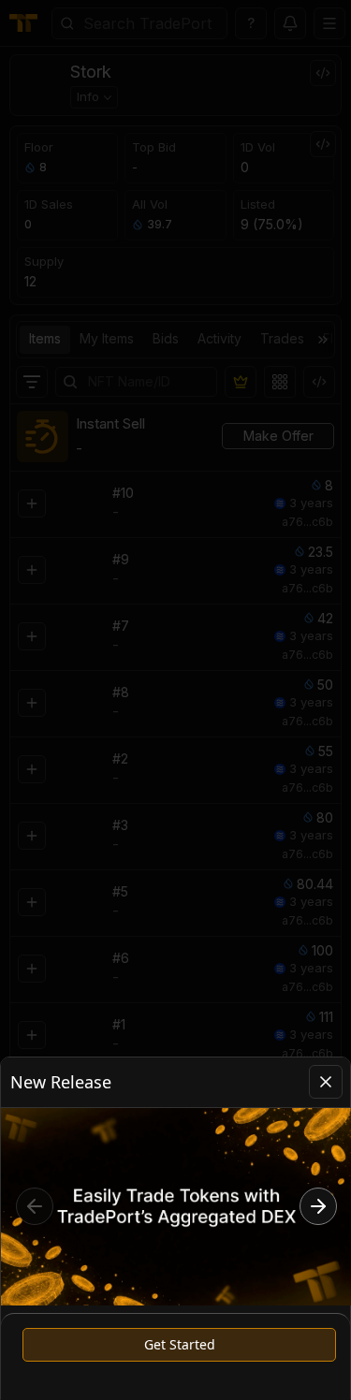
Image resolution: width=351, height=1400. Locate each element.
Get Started (179, 1344)
